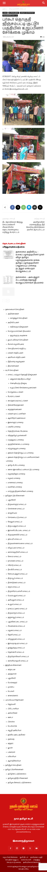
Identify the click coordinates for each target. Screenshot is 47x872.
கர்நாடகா (11, 669)
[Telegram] (29, 207)
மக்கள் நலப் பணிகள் (17, 414)
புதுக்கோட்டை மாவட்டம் (17, 621)
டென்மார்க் (12, 726)
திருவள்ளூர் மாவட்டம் (17, 504)
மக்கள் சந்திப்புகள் (15, 353)
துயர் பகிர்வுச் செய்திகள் (18, 340)
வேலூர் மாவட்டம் (15, 521)
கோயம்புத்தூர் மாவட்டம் (17, 574)
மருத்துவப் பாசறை (16, 440)
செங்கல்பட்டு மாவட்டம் (17, 517)
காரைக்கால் (13, 695)
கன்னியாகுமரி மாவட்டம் (18, 661)
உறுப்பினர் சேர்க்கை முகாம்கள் (23, 387)
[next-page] (7, 300)
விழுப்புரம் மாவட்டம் (16, 548)
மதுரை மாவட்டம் (15, 630)
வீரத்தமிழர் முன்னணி (17, 435)
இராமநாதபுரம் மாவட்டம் (17, 643)
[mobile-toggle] (4, 3)
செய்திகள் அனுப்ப (12, 860)
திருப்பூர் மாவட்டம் (15, 578)
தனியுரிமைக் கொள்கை (31, 862)
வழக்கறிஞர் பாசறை (16, 474)
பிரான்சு (11, 721)
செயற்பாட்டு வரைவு (14, 862)
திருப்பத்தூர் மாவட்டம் (17, 526)
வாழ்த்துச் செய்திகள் (18, 318)
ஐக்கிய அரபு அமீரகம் (16, 734)
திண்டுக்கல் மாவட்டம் (16, 582)
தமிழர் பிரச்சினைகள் (14, 769)
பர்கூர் (5, 13)
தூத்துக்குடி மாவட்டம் (16, 648)
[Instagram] (17, 848)
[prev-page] (3, 300)
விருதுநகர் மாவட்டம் (16, 639)
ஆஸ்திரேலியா (14, 761)
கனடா (10, 717)
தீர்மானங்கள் (13, 366)
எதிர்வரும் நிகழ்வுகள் (19, 327)
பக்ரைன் (11, 752)
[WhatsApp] (23, 207)
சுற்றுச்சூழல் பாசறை (17, 448)
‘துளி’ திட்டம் (24, 857)
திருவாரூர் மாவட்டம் (16, 613)
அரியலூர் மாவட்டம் (16, 600)
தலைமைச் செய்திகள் (14, 309)
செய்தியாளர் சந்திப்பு (17, 348)
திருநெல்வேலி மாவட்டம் (18, 656)
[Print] (34, 207)
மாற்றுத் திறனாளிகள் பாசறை (20, 491)
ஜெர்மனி (12, 704)
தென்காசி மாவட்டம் (16, 652)
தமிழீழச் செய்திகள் (13, 765)
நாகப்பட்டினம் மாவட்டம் (17, 608)
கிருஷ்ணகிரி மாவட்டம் (17, 9)
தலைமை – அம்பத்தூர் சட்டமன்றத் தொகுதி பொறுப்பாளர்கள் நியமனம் (30, 280)
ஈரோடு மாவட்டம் (14, 565)
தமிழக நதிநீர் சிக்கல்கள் (18, 778)
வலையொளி (26, 860)
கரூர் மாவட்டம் (14, 587)
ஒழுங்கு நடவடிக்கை (18, 335)
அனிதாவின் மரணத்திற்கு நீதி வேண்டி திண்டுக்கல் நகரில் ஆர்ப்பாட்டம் (35, 226)
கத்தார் (10, 743)
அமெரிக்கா (12, 713)
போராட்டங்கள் (14, 396)
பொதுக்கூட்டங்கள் (15, 392)
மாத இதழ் (36, 860)
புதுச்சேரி (12, 500)
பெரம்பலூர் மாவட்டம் (16, 595)
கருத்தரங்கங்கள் (15, 409)
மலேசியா (12, 756)
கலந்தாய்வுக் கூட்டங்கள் (18, 400)
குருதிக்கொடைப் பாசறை (18, 444)
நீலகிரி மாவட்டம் (15, 569)
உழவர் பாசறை (14, 478)
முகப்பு (4, 9)
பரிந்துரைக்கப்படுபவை (13, 247)
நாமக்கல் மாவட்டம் (15, 561)
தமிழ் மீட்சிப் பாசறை (16, 465)
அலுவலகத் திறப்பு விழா (20, 379)
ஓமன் (10, 748)
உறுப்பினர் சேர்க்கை (10, 857)
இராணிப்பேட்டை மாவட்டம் (19, 530)
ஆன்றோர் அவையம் (16, 418)
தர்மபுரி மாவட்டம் (15, 539)
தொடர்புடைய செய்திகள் (14, 243)
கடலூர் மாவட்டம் (14, 604)
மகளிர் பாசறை (14, 427)
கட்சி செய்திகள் (13, 13)
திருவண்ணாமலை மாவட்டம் (20, 543)
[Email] (40, 207)
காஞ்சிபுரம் (12, 513)
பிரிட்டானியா (13, 708)
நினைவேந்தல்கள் (16, 405)
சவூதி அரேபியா (14, 730)
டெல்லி (11, 691)
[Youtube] (36, 848)
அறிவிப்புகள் (13, 322)
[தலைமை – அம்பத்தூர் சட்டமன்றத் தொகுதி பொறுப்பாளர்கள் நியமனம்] (8, 280)
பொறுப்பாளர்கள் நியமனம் (19, 331)
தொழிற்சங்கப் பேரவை (18, 431)
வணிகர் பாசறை (15, 487)
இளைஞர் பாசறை (15, 422)
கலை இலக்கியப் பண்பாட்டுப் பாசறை (23, 469)
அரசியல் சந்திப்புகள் (16, 357)
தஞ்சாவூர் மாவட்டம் (16, 617)
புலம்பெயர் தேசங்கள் (14, 700)
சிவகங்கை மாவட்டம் (16, 626)
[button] (43, 3)
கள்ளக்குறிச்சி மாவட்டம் (18, 552)
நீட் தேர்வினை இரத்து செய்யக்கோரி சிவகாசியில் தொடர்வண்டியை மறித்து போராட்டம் (12, 227)
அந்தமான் (12, 674)
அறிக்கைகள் (13, 314)
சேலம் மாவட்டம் (14, 556)
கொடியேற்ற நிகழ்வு (18, 383)
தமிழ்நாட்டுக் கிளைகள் (27, 13)
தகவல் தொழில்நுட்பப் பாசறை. (21, 453)
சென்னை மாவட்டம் (16, 508)
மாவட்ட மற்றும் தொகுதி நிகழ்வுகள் (22, 374)
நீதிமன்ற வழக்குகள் (16, 361)
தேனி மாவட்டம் (14, 635)
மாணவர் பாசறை (15, 482)
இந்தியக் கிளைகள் (13, 665)
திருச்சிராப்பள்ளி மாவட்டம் (19, 591)
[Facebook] (12, 207)
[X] (18, 207)
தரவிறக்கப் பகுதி (36, 857)
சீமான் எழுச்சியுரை (16, 344)
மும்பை (11, 687)
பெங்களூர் (12, 682)
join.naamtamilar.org (23, 832)
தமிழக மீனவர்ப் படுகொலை (19, 782)
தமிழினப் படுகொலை (17, 774)
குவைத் (11, 739)
